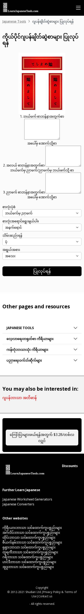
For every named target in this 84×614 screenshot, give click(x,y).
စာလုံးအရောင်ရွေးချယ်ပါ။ (20, 221)
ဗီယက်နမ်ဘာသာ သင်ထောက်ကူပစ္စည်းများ (32, 542)
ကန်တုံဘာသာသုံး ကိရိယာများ (27, 349)
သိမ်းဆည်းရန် (12, 235)
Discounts (70, 466)
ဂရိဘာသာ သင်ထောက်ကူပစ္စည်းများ (27, 557)
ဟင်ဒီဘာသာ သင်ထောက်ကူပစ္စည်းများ (29, 562)
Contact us (45, 596)
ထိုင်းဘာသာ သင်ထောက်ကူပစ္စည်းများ (28, 537)
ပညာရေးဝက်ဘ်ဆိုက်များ (24, 360)
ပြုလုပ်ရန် (42, 271)
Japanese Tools (14, 21)
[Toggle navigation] (78, 8)
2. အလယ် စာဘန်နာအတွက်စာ (24, 165)
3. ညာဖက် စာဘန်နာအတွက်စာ (24, 192)
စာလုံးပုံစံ (8, 207)
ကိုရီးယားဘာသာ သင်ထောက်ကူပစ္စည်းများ (32, 527)
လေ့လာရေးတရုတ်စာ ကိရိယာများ (30, 338)
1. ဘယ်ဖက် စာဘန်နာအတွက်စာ (42, 116)
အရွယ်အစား (11, 249)
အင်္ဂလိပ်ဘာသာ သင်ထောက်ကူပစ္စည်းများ (31, 532)
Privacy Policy (52, 592)
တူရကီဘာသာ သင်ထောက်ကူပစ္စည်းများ (30, 552)
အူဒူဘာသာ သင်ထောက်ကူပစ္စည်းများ (28, 566)
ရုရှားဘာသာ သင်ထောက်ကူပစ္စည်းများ (29, 547)
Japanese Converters (18, 504)
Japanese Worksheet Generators (27, 499)
